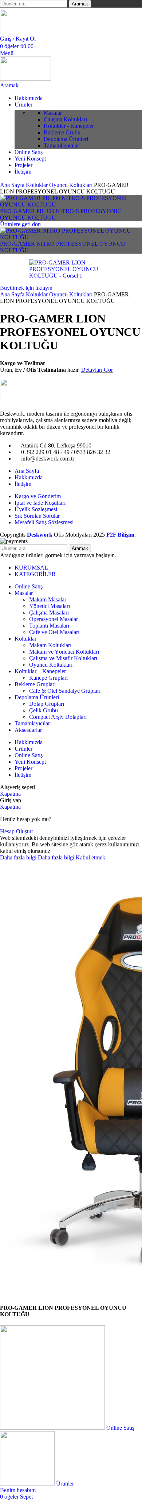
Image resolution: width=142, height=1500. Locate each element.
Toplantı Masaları (49, 625)
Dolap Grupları (46, 704)
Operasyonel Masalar (53, 619)
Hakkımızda (29, 477)
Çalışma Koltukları (65, 119)
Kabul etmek (90, 857)
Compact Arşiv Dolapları (58, 717)
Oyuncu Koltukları (71, 185)
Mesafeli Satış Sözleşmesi (44, 522)
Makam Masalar (47, 599)
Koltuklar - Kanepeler (69, 126)
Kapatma (10, 794)
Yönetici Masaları (49, 606)
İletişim (23, 484)
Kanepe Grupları (48, 678)
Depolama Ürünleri (66, 139)
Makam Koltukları (50, 645)
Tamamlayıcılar (61, 145)
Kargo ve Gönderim (38, 496)
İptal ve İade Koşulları (40, 503)
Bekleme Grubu (62, 132)
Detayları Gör (97, 370)
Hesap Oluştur (16, 831)
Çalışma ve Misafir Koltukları (63, 658)
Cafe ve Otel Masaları (54, 632)
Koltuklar (37, 185)
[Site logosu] (45, 32)
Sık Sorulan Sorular (37, 516)
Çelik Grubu (43, 710)
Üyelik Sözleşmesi (36, 509)
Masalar (53, 113)
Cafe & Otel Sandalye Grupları (64, 691)
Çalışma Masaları (49, 612)
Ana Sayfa (13, 185)
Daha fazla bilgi (37, 857)
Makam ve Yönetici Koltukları (64, 652)
